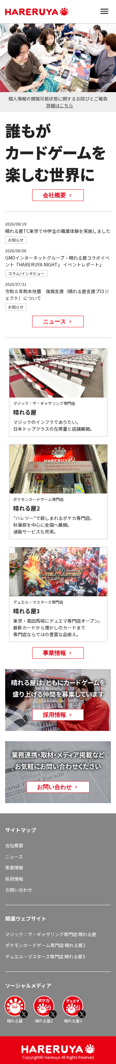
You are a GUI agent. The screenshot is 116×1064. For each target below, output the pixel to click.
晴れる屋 (15, 1020)
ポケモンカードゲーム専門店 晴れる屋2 (45, 945)
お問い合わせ (18, 890)
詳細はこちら (59, 105)
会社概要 (14, 845)
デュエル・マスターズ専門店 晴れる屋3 (45, 956)
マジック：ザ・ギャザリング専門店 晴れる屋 (50, 934)
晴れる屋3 (73, 1020)
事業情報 (14, 867)
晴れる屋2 (44, 1020)
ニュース (14, 856)
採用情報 (14, 879)
